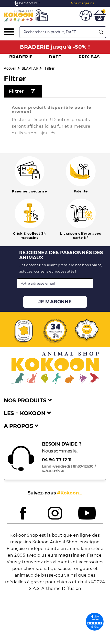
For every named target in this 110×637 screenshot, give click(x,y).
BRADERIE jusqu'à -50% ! (55, 47)
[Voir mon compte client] (85, 16)
